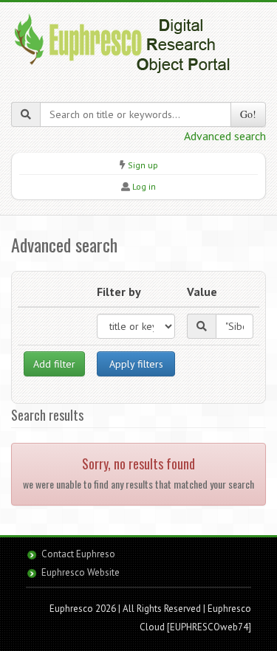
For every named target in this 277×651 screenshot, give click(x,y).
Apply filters (136, 364)
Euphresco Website (80, 572)
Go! (248, 114)
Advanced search (225, 135)
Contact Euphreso (78, 554)
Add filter (54, 364)
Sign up (143, 164)
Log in (144, 186)
